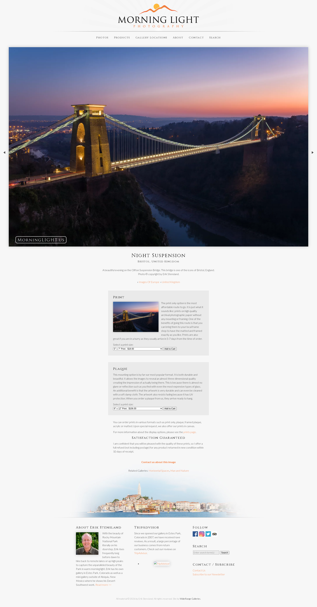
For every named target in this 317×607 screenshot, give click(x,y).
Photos (102, 37)
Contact (196, 37)
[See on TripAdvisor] (215, 534)
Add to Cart (169, 349)
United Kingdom (171, 281)
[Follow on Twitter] (208, 534)
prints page (189, 432)
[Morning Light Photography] (158, 26)
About (178, 37)
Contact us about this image (158, 462)
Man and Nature (179, 470)
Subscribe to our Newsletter (209, 574)
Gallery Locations (151, 37)
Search (215, 37)
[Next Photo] (312, 162)
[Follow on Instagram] (202, 534)
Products (122, 37)
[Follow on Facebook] (196, 534)
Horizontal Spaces (159, 470)
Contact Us (199, 570)
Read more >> (103, 584)
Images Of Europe (149, 281)
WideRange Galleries (190, 598)
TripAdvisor (140, 553)
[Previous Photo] (4, 162)
